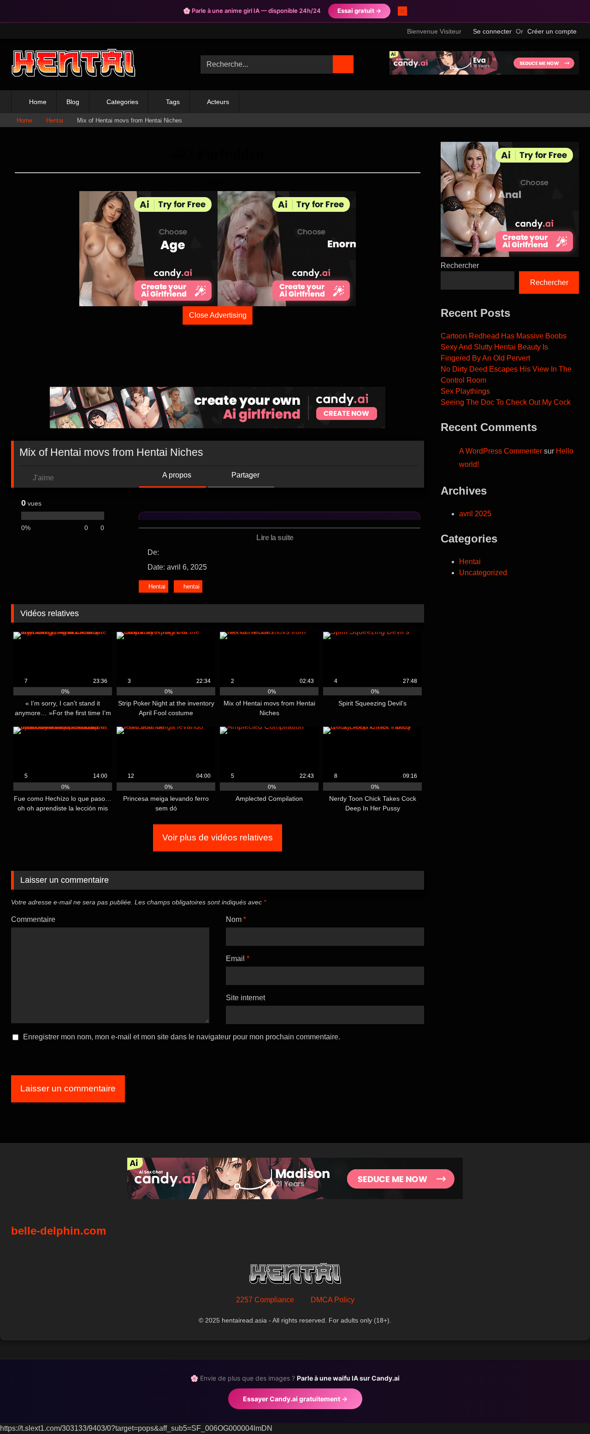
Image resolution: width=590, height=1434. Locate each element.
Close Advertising (218, 315)
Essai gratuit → (359, 10)
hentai (191, 586)
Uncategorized (483, 573)
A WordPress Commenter (500, 451)
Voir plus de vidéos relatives (217, 837)
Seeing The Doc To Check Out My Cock (506, 402)
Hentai (54, 120)
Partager (245, 475)
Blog (72, 101)
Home (38, 101)
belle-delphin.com (58, 1230)
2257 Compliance (265, 1300)
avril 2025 (475, 514)
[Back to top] (562, 1407)
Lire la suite (275, 538)
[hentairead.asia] (73, 64)
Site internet (245, 998)
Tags (173, 101)
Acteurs (218, 101)
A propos (176, 475)
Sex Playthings (465, 391)
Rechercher (460, 265)
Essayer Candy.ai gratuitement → (295, 1399)
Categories (122, 101)
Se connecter (492, 31)
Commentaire (33, 919)
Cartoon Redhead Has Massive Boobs (503, 336)
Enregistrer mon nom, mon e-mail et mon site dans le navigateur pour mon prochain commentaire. (181, 1037)
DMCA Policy (332, 1300)
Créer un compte (552, 31)
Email (237, 958)
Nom (236, 919)
